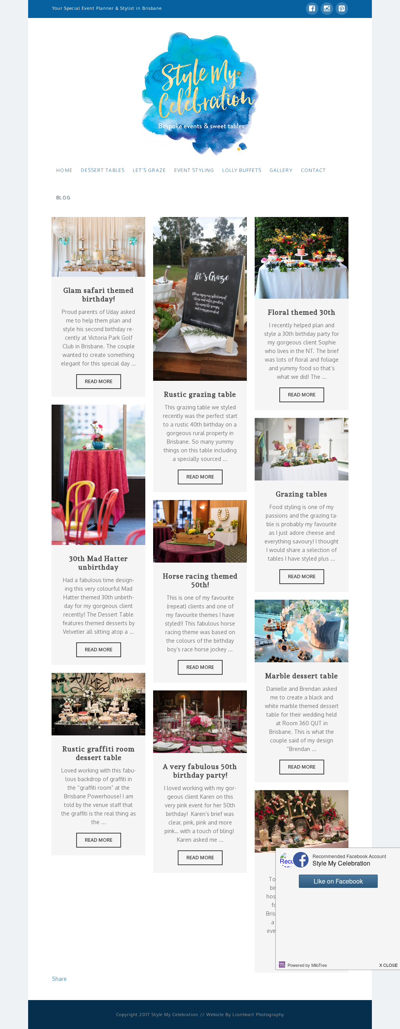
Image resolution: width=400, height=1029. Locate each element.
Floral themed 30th (302, 312)
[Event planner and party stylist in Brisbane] (200, 93)
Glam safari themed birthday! (98, 294)
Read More (98, 245)
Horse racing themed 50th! (200, 580)
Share (59, 978)
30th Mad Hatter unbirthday (98, 562)
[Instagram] (327, 8)
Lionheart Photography (258, 1014)
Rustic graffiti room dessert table (98, 753)
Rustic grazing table (200, 394)
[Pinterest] (342, 8)
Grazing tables (301, 494)
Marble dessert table (301, 676)
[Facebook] (312, 8)
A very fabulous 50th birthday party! (200, 770)
